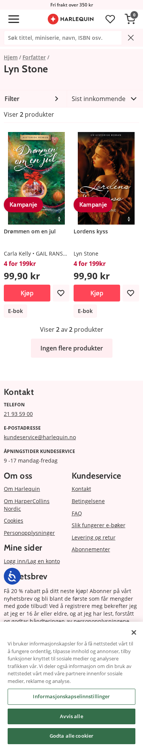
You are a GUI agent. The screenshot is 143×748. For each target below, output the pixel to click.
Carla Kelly (17, 253)
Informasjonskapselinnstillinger (71, 696)
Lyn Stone (86, 253)
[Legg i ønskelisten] (61, 293)
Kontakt (81, 488)
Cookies (13, 520)
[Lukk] (133, 632)
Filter (12, 99)
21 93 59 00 (18, 413)
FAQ (77, 513)
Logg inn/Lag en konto (32, 561)
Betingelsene (88, 501)
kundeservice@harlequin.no (40, 437)
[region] (71, 685)
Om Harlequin (22, 488)
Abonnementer (91, 549)
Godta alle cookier (71, 735)
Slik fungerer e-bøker (98, 525)
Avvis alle (71, 716)
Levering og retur (94, 537)
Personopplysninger (29, 532)
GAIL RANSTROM (57, 253)
